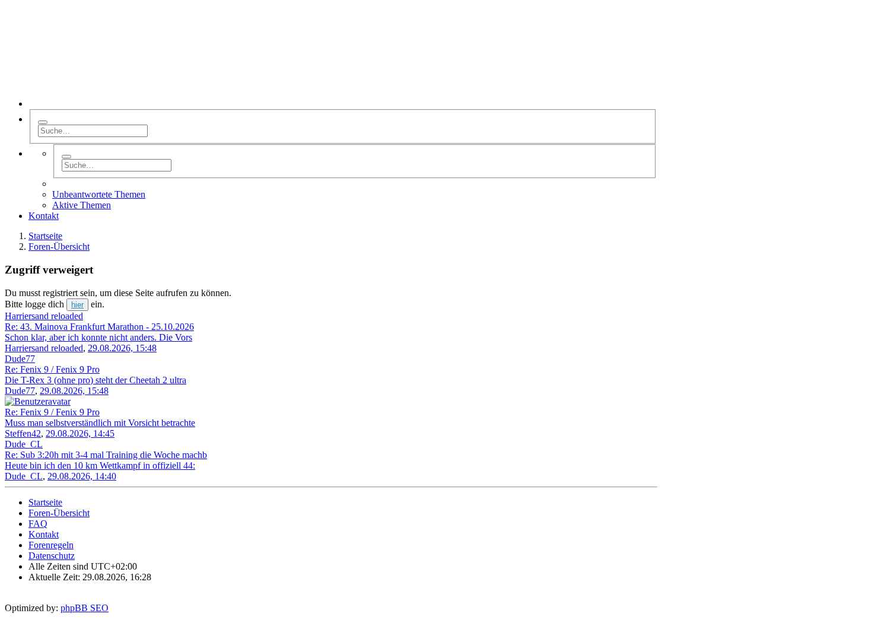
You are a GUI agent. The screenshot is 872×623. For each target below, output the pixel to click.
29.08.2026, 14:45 (80, 433)
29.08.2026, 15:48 (122, 348)
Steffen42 (23, 433)
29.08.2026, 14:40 (81, 476)
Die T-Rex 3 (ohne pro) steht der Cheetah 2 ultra (95, 380)
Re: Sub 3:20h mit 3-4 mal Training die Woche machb (106, 455)
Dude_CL (24, 476)
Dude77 (20, 391)
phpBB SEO (85, 608)
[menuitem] (43, 216)
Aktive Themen (81, 205)
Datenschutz (51, 556)
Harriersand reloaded (44, 348)
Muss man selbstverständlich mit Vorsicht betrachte (100, 423)
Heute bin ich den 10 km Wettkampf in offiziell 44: (100, 465)
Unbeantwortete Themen (98, 194)
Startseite (45, 502)
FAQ (37, 524)
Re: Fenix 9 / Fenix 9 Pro (52, 369)
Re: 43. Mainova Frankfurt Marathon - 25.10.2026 (99, 327)
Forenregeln (51, 545)
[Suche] (42, 122)
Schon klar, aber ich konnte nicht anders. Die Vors (98, 337)
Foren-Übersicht (59, 513)
